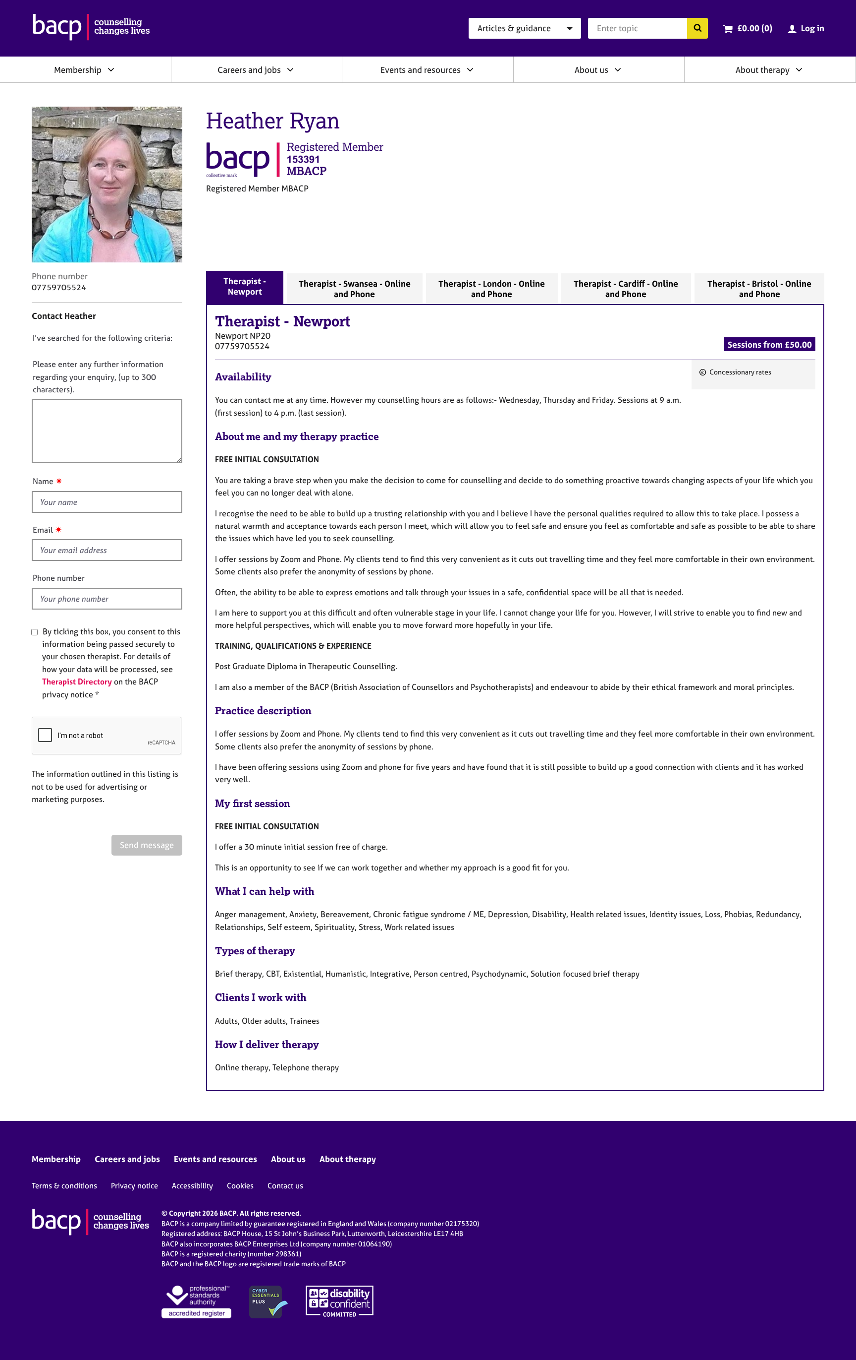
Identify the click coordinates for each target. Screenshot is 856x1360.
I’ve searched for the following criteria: (102, 338)
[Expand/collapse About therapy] (799, 69)
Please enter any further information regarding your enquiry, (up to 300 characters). (98, 376)
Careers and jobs (249, 69)
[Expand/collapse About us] (617, 69)
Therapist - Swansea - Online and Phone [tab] (355, 288)
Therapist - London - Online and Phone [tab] (491, 288)
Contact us (285, 1185)
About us (591, 69)
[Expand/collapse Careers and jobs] (290, 69)
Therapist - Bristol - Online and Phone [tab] (759, 288)
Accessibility (192, 1185)
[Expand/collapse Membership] (111, 69)
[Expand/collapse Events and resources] (470, 69)
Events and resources (420, 69)
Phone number (59, 578)
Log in (812, 28)
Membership (78, 69)
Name (43, 481)
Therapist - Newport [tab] (244, 286)
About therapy (763, 69)
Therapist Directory (77, 681)
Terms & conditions (64, 1185)
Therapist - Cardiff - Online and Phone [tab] (626, 288)
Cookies (240, 1185)
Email (43, 530)
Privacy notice (134, 1185)
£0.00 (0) (754, 28)
